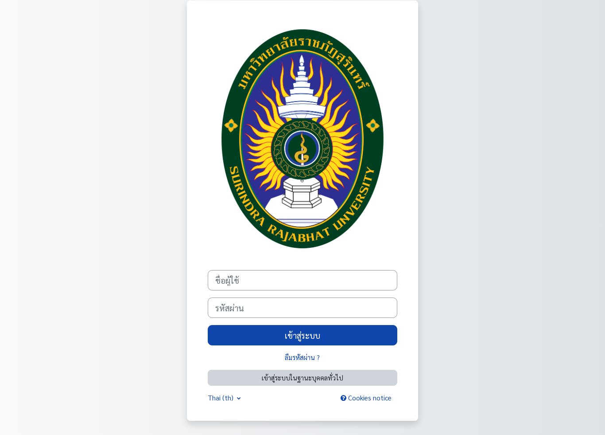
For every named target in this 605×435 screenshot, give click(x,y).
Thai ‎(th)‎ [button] (221, 397)
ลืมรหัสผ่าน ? (302, 357)
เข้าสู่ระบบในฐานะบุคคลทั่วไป (302, 377)
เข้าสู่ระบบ (302, 335)
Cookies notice (369, 397)
